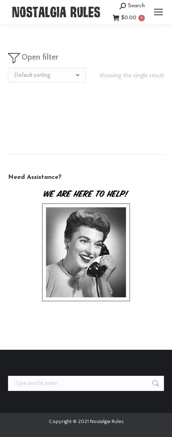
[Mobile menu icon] (158, 12)
